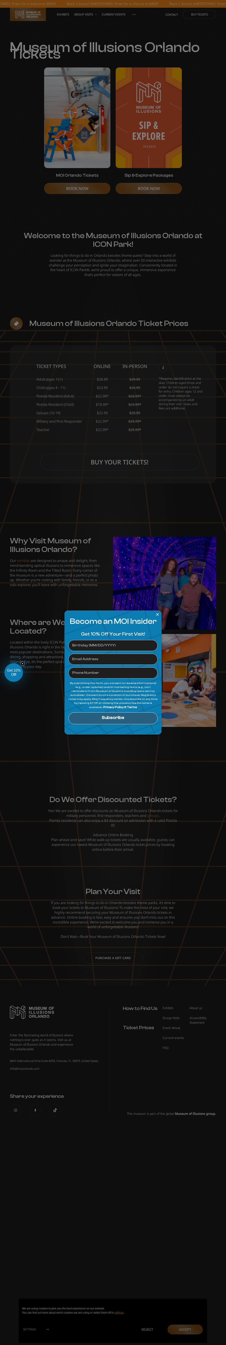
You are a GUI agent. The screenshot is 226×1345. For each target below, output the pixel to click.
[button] (13, 672)
